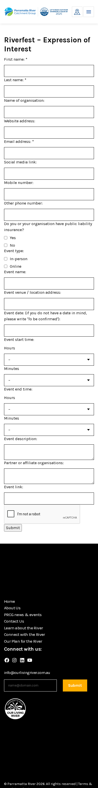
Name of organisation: (24, 100)
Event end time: (18, 389)
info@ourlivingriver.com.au (27, 672)
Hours (9, 348)
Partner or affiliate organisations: (34, 462)
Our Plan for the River (23, 641)
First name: (15, 59)
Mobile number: (18, 182)
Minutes (11, 368)
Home (9, 601)
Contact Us (14, 621)
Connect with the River (24, 634)
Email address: (19, 141)
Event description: (20, 438)
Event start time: (19, 339)
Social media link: (20, 162)
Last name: (15, 79)
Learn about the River (23, 627)
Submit (13, 527)
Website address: (19, 121)
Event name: (15, 271)
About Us (12, 607)
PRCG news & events (22, 614)
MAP (77, 12)
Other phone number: (23, 203)
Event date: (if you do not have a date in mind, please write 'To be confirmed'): (45, 316)
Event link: (13, 486)
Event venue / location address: (32, 292)
